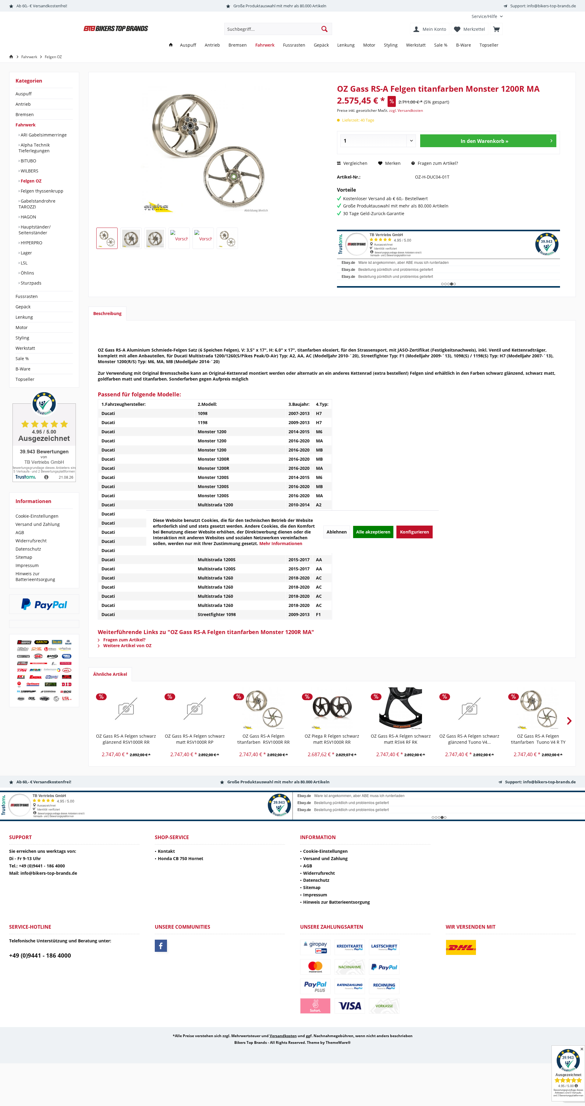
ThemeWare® (338, 1042)
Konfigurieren (414, 532)
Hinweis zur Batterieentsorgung (35, 576)
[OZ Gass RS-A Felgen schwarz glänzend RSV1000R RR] (126, 708)
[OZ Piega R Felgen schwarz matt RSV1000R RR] (332, 708)
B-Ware (23, 369)
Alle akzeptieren (373, 532)
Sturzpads (30, 283)
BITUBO (28, 161)
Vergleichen (354, 163)
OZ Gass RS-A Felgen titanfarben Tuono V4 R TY (538, 739)
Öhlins (27, 273)
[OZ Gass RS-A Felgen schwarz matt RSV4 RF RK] (401, 708)
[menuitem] (485, 16)
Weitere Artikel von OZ (126, 645)
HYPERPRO (31, 243)
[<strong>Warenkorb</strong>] (496, 29)
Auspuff (24, 94)
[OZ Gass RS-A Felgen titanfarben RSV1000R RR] (263, 708)
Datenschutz (28, 549)
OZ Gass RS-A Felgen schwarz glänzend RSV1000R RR (126, 739)
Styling (22, 338)
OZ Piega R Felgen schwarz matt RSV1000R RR (332, 739)
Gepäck (23, 307)
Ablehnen (337, 532)
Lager (26, 253)
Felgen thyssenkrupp (41, 191)
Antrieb (23, 104)
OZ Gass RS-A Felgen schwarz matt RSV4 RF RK (401, 739)
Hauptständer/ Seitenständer (35, 230)
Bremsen (25, 114)
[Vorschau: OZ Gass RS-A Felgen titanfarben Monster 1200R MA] (107, 238)
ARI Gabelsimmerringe (43, 135)
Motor (22, 327)
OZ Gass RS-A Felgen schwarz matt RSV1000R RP (195, 739)
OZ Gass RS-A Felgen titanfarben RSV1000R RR (263, 739)
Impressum (27, 565)
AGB (20, 532)
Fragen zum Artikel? (437, 163)
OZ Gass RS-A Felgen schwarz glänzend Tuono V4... (469, 739)
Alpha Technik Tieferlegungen (34, 148)
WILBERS (29, 171)
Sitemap (24, 557)
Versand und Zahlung (38, 524)
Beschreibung (107, 313)
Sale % (22, 358)
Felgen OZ (30, 181)
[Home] (171, 45)
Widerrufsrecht (31, 541)
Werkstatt (25, 348)
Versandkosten (283, 1035)
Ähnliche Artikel (110, 674)
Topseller (25, 379)
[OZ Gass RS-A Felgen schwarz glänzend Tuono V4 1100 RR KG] (469, 708)
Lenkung (24, 317)
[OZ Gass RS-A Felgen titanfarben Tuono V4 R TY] (538, 708)
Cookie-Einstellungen (37, 516)
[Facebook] (161, 946)
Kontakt (166, 851)
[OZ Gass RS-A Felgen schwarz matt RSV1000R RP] (194, 708)
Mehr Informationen (280, 543)
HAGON (28, 217)
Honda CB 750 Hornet (180, 858)
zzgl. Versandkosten (406, 110)
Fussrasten (27, 296)
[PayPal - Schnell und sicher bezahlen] (44, 604)
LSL (23, 263)
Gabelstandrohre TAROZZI (37, 204)
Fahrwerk (26, 125)
